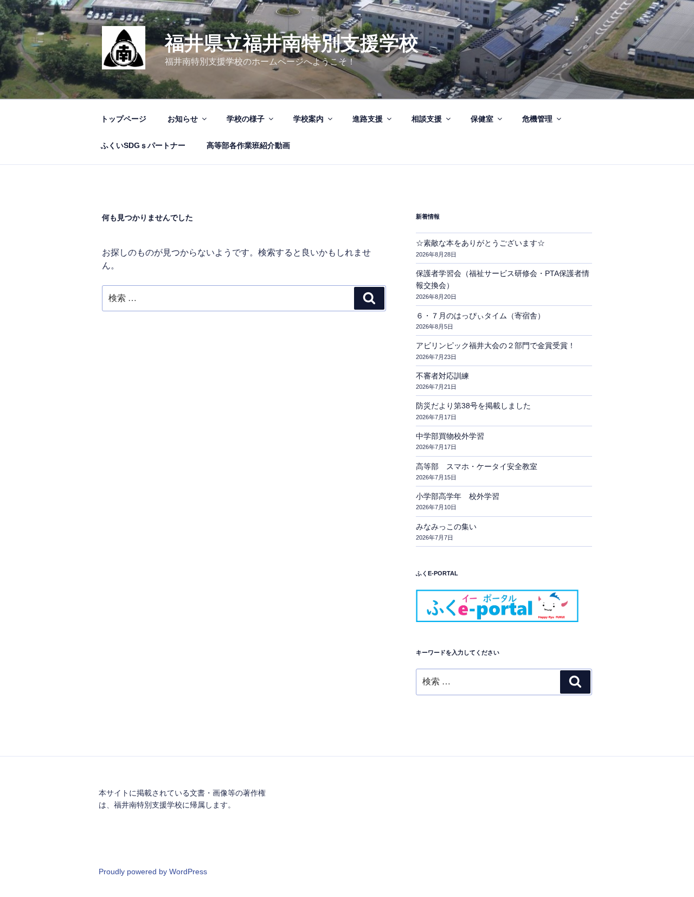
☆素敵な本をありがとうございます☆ (480, 243)
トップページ (123, 118)
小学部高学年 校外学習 (457, 496)
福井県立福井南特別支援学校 (292, 43)
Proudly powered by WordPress (153, 871)
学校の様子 (246, 118)
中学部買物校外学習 (450, 436)
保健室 (482, 118)
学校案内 (308, 118)
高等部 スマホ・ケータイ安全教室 (476, 466)
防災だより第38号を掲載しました (473, 405)
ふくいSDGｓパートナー (143, 145)
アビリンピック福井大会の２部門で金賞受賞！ (495, 345)
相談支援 (427, 118)
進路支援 (367, 118)
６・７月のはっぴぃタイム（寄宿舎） (480, 315)
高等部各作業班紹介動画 (248, 145)
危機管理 (537, 118)
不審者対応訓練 (442, 375)
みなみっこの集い (446, 526)
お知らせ (183, 118)
